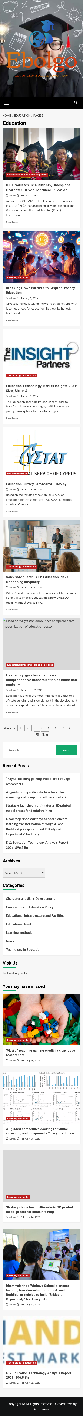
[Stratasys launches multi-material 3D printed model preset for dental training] (41, 1176)
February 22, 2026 (30, 1383)
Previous (10, 728)
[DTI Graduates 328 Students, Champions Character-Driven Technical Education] (41, 154)
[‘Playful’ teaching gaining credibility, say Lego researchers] (41, 1019)
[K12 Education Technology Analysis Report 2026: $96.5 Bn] (41, 1342)
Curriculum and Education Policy (29, 907)
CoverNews (63, 1404)
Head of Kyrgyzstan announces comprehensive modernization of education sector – (41, 680)
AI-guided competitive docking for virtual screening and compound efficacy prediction (38, 794)
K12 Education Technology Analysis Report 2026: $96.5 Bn (37, 844)
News (10, 941)
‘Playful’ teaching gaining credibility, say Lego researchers (38, 781)
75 (37, 734)
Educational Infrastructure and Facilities (30, 664)
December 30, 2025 (31, 587)
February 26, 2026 (30, 1060)
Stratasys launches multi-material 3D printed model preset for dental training (38, 807)
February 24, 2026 (30, 1217)
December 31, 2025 (31, 489)
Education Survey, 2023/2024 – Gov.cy (36, 484)
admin (12, 195)
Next (45, 734)
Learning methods (17, 277)
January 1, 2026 (29, 396)
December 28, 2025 (31, 690)
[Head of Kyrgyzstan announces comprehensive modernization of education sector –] (41, 644)
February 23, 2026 (30, 1304)
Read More (12, 222)
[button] (7, 102)
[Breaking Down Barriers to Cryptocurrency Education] (41, 257)
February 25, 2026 (30, 1138)
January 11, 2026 (29, 195)
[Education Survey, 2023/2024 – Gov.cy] (41, 452)
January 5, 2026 (29, 298)
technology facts (15, 973)
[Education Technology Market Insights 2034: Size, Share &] (41, 355)
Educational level (17, 473)
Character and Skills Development (27, 174)
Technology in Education (21, 375)
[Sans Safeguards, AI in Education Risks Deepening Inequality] (41, 546)
